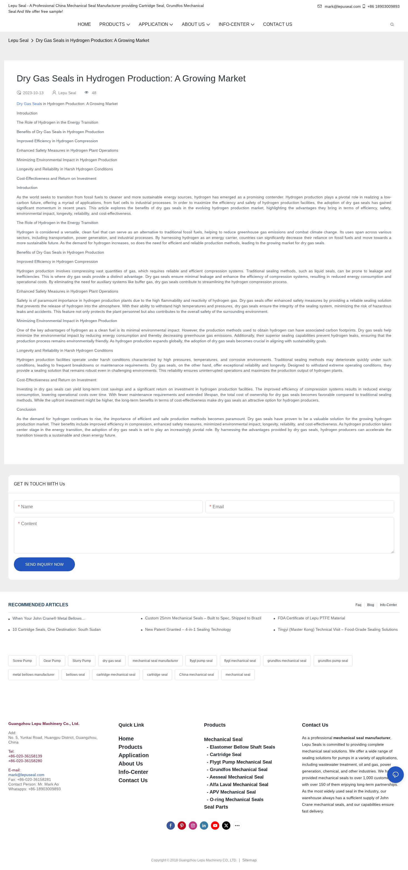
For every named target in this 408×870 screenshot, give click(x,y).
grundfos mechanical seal (287, 661)
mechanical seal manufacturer (155, 661)
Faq (358, 605)
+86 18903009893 (383, 6)
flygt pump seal (201, 661)
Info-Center (388, 605)
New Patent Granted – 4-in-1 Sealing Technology (188, 629)
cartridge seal (157, 675)
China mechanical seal (196, 675)
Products (215, 725)
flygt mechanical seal (240, 661)
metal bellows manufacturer (33, 675)
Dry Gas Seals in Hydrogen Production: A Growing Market (92, 40)
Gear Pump (52, 661)
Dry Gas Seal (28, 103)
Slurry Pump (81, 661)
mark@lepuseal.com (26, 774)
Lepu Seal (18, 40)
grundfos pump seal (333, 661)
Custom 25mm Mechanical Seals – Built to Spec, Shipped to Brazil (203, 618)
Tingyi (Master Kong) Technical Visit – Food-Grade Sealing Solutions (338, 629)
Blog (370, 605)
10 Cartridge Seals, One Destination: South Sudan (56, 629)
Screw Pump (22, 661)
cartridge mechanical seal (116, 675)
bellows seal (75, 675)
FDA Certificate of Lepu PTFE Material (311, 618)
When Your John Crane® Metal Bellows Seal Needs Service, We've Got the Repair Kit (48, 618)
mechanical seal (238, 675)
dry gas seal (112, 661)
